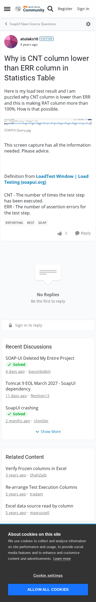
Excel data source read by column (39, 506)
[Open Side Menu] (7, 9)
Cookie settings (48, 575)
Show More (51, 431)
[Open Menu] (88, 24)
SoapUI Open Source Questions (33, 24)
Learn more (62, 559)
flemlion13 (40, 395)
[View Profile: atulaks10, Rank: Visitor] (11, 41)
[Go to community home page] (29, 9)
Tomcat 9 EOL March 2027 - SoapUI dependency (40, 386)
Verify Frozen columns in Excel (36, 468)
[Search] (50, 9)
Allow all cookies (48, 590)
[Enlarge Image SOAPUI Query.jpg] (48, 122)
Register (65, 8)
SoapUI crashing (22, 408)
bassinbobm (40, 371)
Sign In (83, 8)
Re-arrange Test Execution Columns (41, 487)
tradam (36, 494)
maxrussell (39, 512)
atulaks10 (29, 38)
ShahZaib (38, 475)
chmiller (41, 420)
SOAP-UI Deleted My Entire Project (40, 358)
